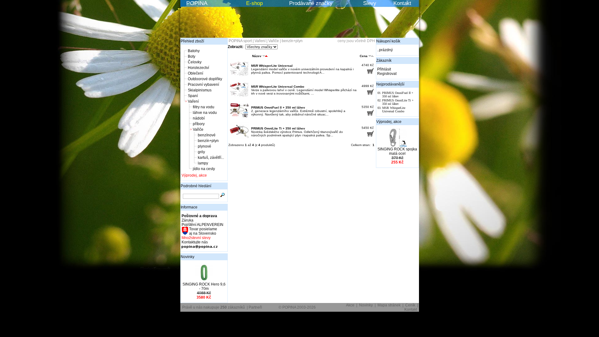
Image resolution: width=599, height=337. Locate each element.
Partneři (255, 307)
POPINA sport (240, 41)
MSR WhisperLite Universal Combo (277, 86)
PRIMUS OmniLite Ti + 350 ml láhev (278, 128)
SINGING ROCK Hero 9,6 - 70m (204, 286)
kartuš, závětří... (211, 157)
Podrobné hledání (196, 186)
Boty (191, 56)
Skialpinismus (200, 90)
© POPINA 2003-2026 (297, 307)
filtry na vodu (203, 107)
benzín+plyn (208, 141)
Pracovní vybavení (203, 84)
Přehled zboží (192, 41)
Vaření (193, 101)
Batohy (194, 51)
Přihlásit (384, 69)
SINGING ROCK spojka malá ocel (397, 151)
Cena (364, 56)
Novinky (187, 257)
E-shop (254, 3)
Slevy (369, 3)
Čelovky (195, 62)
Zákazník (384, 60)
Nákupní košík (388, 41)
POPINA (196, 3)
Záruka (187, 220)
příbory (199, 124)
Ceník (410, 305)
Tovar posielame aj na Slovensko (202, 231)
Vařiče (198, 129)
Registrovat (387, 73)
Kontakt (402, 3)
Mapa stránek (389, 305)
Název (256, 56)
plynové (204, 146)
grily (201, 152)
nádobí (199, 118)
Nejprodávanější (390, 84)
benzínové (207, 135)
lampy (203, 163)
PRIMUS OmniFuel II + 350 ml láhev (278, 107)
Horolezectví (198, 68)
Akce (350, 305)
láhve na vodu (205, 112)
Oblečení (195, 73)
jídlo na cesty (204, 169)
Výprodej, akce (194, 175)
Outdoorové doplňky (205, 79)
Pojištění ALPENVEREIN (202, 224)
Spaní (193, 96)
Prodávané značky (311, 3)
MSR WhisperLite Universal (272, 65)
